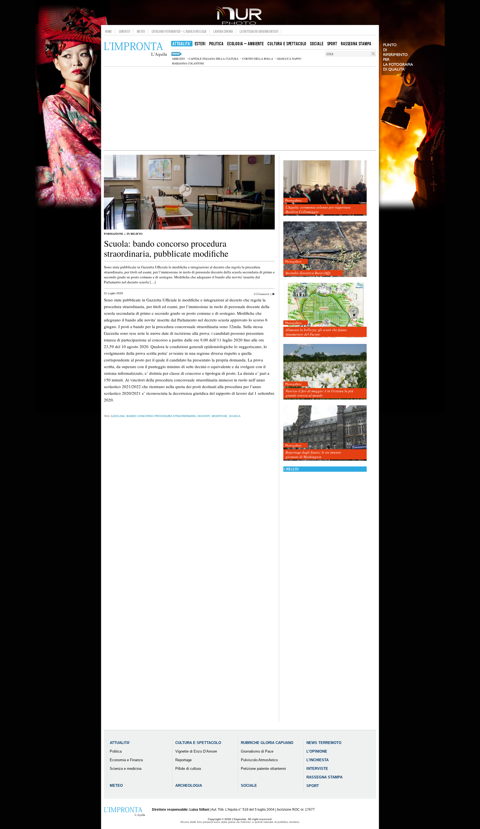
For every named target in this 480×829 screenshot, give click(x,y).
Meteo (141, 31)
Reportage (183, 760)
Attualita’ (120, 743)
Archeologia (188, 785)
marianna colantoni (188, 63)
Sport (312, 786)
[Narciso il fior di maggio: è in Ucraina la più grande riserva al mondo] (325, 372)
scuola (235, 416)
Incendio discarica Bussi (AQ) (308, 273)
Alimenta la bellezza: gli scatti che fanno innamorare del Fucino (316, 332)
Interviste (317, 768)
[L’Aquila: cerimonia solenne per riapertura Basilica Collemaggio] (325, 188)
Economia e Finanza (126, 760)
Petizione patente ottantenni (263, 768)
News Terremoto (323, 743)
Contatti (124, 31)
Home (108, 31)
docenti (204, 416)
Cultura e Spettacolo (198, 743)
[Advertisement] (240, 108)
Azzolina (118, 416)
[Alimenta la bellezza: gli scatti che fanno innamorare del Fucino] (325, 311)
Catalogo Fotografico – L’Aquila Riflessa (179, 31)
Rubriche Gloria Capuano (267, 743)
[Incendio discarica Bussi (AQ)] (325, 249)
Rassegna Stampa (324, 777)
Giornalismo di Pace (257, 751)
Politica (116, 751)
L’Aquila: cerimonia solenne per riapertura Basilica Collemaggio (318, 209)
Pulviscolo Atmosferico (259, 760)
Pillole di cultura (188, 768)
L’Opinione (316, 751)
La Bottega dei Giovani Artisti (259, 31)
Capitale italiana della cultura (213, 59)
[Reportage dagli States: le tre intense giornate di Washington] (325, 433)
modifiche (219, 416)
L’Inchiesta (317, 760)
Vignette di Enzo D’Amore (196, 751)
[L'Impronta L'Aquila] (135, 49)
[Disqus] (189, 509)
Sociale (249, 785)
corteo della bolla (257, 59)
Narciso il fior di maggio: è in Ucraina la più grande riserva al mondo (319, 393)
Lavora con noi (223, 31)
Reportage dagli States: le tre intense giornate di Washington (313, 454)
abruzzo (178, 59)
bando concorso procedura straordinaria (161, 416)
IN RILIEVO (134, 234)
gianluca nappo (289, 59)
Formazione (113, 234)
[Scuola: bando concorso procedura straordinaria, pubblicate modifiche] (189, 228)
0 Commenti (261, 294)
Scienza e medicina (125, 768)
